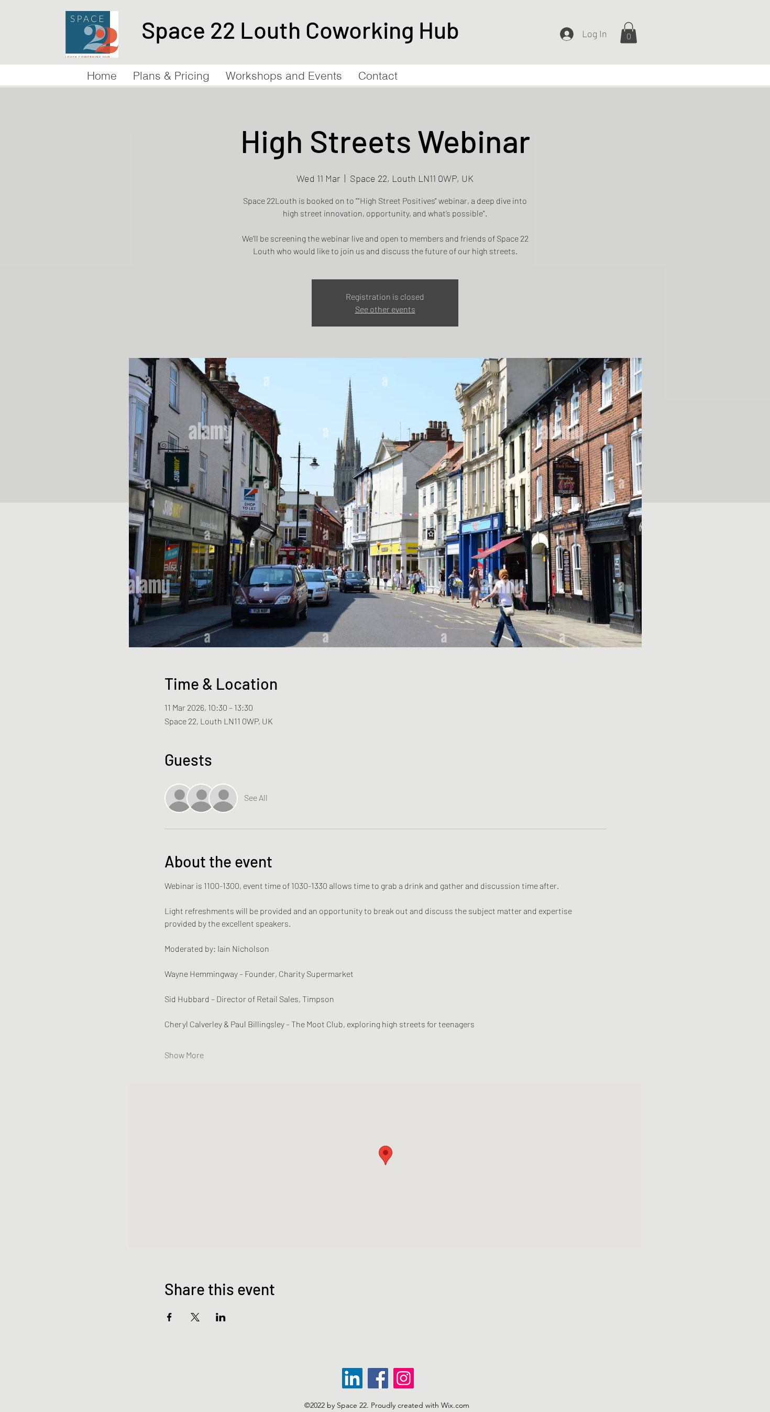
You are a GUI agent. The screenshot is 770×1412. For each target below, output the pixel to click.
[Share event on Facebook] (169, 1317)
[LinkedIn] (352, 1378)
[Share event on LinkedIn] (221, 1317)
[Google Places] (543, 76)
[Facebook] (378, 1378)
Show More (184, 1055)
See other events (385, 309)
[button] (628, 33)
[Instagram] (403, 1378)
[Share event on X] (195, 1317)
